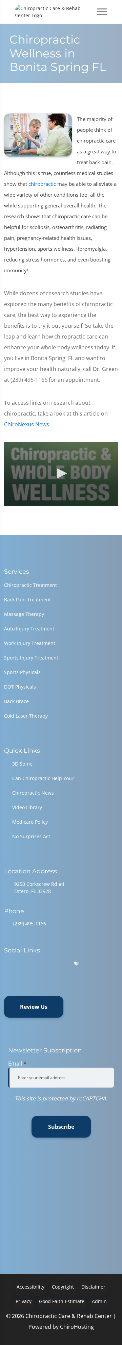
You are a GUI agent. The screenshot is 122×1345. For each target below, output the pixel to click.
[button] (61, 473)
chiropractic (42, 183)
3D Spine (22, 764)
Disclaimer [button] (93, 1287)
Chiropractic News (33, 793)
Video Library (27, 807)
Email (17, 1063)
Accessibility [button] (30, 1287)
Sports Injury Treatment (31, 657)
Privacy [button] (24, 1301)
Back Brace (16, 701)
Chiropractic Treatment (30, 585)
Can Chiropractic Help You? (43, 778)
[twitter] (60, 963)
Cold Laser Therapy (26, 716)
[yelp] (42, 963)
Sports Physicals (22, 672)
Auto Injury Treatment (29, 628)
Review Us (33, 1007)
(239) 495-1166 (29, 923)
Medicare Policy (30, 822)
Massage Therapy (24, 614)
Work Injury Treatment (29, 643)
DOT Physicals (20, 686)
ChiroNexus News (26, 424)
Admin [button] (99, 1301)
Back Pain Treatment (27, 599)
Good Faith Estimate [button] (61, 1301)
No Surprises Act (31, 836)
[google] (7, 963)
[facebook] (25, 963)
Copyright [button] (63, 1287)
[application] (61, 474)
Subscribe (61, 1126)
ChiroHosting (77, 1326)
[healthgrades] (76, 963)
